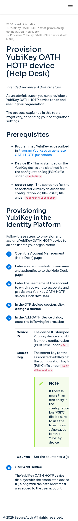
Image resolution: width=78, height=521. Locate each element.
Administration (26, 24)
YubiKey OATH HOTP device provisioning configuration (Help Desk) (35, 29)
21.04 (9, 24)
